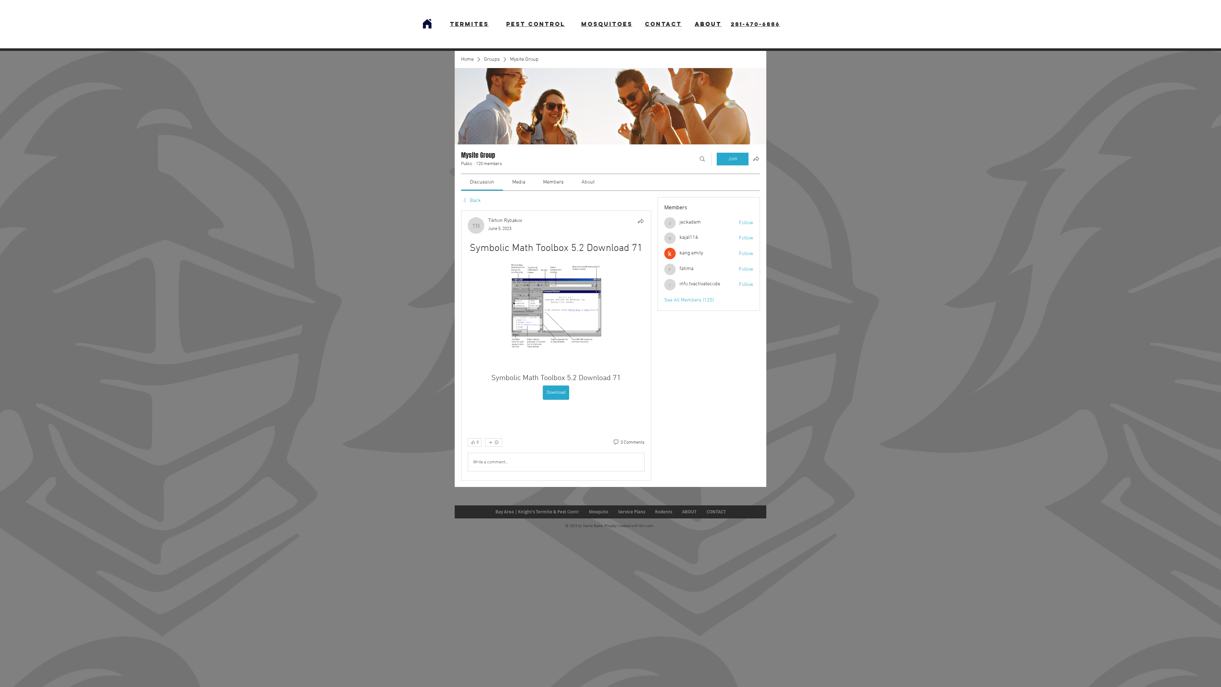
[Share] (641, 221)
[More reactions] (493, 442)
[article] (556, 346)
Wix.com (646, 526)
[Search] (702, 159)
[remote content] (556, 307)
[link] (482, 182)
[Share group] (756, 159)
